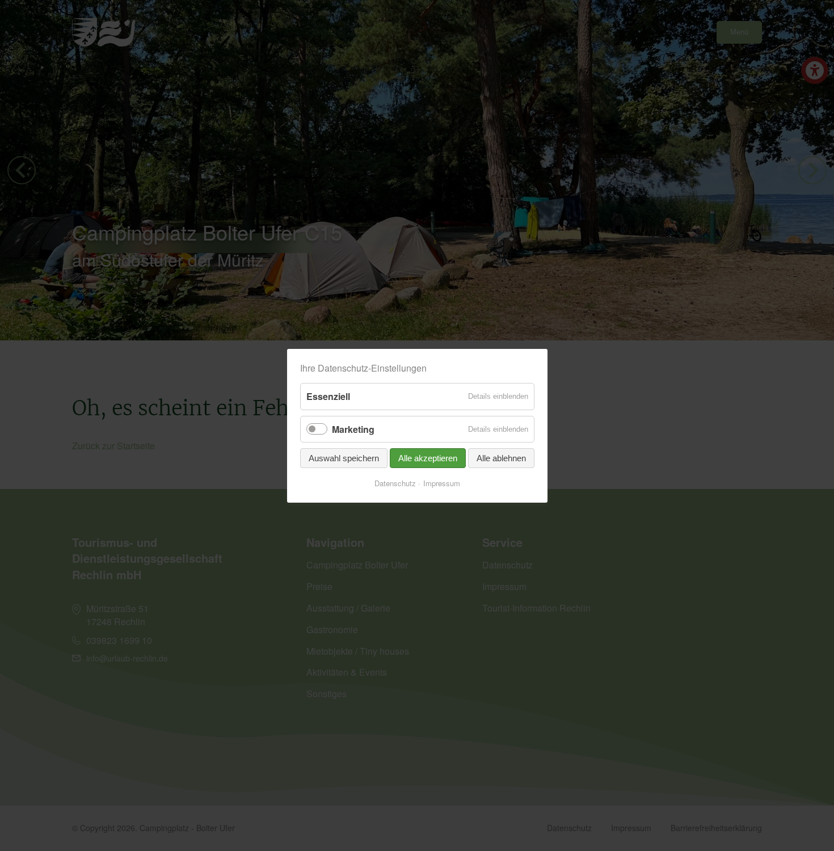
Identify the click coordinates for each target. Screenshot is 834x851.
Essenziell (328, 396)
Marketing (353, 428)
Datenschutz (395, 483)
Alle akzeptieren (427, 458)
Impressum (441, 483)
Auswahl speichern (344, 458)
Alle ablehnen (501, 458)
